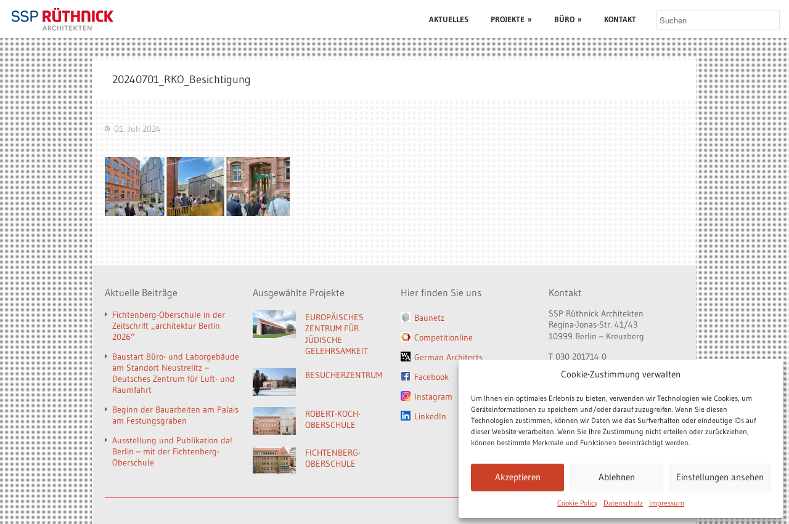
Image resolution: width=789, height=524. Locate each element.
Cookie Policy (577, 502)
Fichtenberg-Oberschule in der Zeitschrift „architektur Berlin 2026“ (168, 325)
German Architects (448, 357)
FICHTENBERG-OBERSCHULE (333, 458)
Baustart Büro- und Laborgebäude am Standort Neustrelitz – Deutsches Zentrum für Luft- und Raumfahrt (175, 373)
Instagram (433, 396)
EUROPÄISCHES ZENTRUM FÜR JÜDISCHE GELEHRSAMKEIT (336, 334)
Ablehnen (617, 477)
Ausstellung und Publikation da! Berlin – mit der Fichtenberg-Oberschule (172, 451)
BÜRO (568, 19)
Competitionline (443, 337)
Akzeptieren (518, 477)
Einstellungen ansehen (720, 477)
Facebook (431, 376)
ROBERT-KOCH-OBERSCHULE (333, 419)
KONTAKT (620, 19)
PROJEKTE (511, 19)
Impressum (666, 502)
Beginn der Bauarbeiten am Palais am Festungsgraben (175, 415)
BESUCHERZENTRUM (343, 375)
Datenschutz (623, 502)
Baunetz (429, 317)
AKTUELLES (448, 19)
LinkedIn (430, 416)
